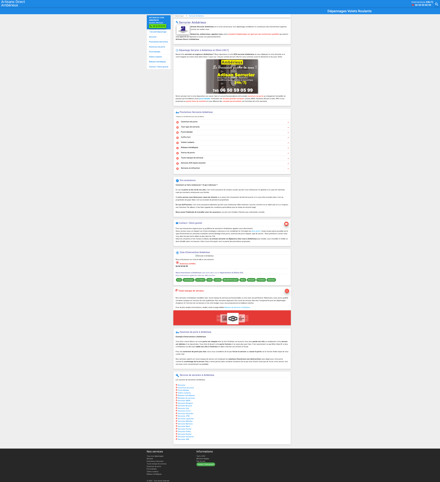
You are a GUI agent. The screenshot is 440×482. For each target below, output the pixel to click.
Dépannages (179, 16)
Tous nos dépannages (155, 456)
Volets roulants (152, 471)
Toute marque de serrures (156, 464)
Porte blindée (152, 469)
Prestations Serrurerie (155, 461)
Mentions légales (202, 458)
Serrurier (150, 458)
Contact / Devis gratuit (206, 464)
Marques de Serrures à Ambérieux (237, 307)
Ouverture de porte (154, 466)
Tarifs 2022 (200, 456)
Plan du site (200, 461)
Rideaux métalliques (154, 474)
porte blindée (204, 98)
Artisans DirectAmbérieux (13, 3)
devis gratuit (256, 231)
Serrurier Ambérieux (196, 16)
